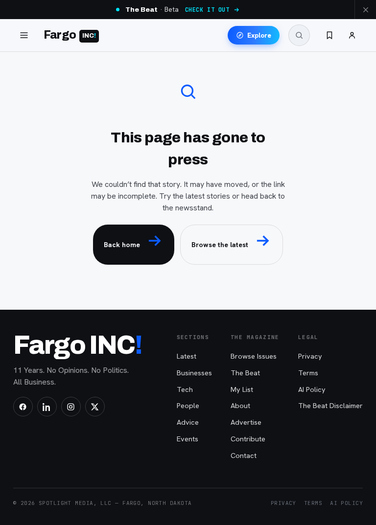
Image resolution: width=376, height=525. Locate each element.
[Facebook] (23, 406)
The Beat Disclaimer (330, 405)
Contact (244, 455)
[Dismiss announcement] (365, 9)
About (240, 405)
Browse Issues (254, 356)
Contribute (248, 438)
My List (242, 389)
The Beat (245, 372)
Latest (186, 356)
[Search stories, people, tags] (299, 35)
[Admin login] (352, 35)
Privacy (310, 356)
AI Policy (312, 389)
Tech (185, 389)
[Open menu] (24, 35)
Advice (188, 422)
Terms (308, 372)
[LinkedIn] (47, 406)
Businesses (194, 372)
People (188, 405)
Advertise (246, 422)
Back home (122, 244)
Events (187, 438)
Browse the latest (219, 244)
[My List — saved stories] (329, 35)
